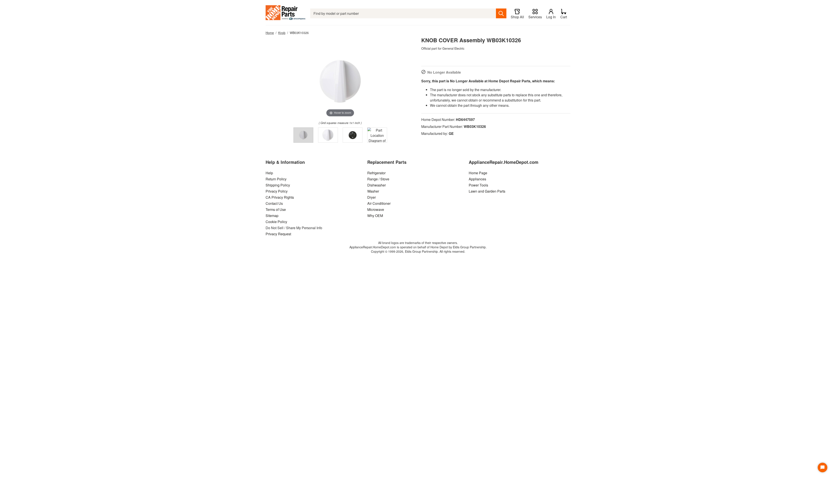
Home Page (478, 172)
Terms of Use (276, 209)
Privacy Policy (277, 191)
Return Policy (276, 178)
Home (270, 32)
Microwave (375, 209)
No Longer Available (444, 72)
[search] (501, 13)
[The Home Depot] (286, 13)
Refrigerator (376, 172)
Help (269, 172)
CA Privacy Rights (280, 197)
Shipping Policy (278, 185)
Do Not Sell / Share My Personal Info (294, 227)
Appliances (477, 178)
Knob (281, 32)
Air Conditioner (379, 203)
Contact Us (274, 203)
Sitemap (272, 215)
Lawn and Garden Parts (487, 191)
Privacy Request (278, 233)
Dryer (371, 197)
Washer (373, 191)
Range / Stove (378, 178)
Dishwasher (376, 185)
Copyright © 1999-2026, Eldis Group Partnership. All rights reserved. (418, 251)
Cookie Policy (276, 221)
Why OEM (375, 215)
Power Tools (478, 185)
